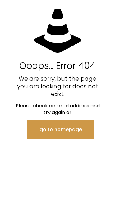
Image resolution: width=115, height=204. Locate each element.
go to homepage (61, 129)
